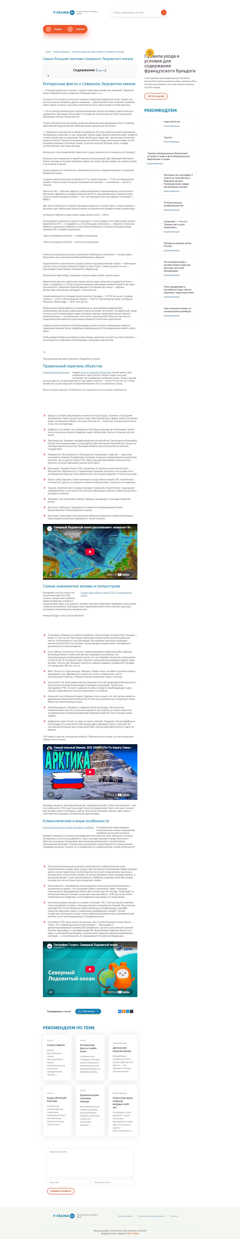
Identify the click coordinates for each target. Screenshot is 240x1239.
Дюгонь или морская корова (122, 1049)
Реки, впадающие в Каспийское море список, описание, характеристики (179, 289)
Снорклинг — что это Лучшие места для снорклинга (175, 224)
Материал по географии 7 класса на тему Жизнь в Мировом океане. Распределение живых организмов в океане (178, 181)
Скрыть (101, 70)
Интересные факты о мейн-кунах (88, 1048)
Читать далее (156, 96)
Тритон (168, 137)
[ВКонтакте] (120, 1011)
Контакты (174, 1216)
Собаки (80, 29)
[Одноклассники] (123, 1011)
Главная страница (125, 1216)
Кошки (58, 29)
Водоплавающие (61, 52)
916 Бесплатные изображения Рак (173, 204)
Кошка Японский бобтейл (56, 1099)
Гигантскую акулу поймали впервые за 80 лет (123, 1102)
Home (48, 52)
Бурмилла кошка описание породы (89, 1098)
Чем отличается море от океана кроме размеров (177, 310)
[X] (131, 1011)
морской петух (172, 121)
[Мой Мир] (127, 1011)
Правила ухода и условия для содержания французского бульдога (169, 63)
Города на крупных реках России (178, 244)
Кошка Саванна (56, 1045)
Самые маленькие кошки (56, 372)
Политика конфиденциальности (151, 1216)
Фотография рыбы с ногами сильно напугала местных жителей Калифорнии (177, 266)
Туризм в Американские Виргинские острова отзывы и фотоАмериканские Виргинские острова (168, 156)
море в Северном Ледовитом (96, 372)
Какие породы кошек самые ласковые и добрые (68, 827)
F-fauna (63, 12)
